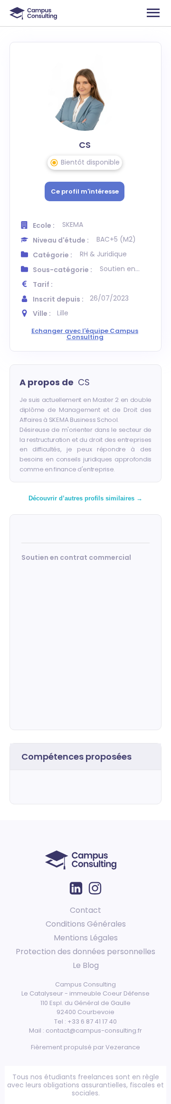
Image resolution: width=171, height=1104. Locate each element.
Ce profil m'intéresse (85, 191)
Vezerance (122, 1047)
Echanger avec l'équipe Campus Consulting (84, 334)
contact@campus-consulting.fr (94, 1030)
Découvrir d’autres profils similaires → (85, 498)
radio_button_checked (54, 162)
